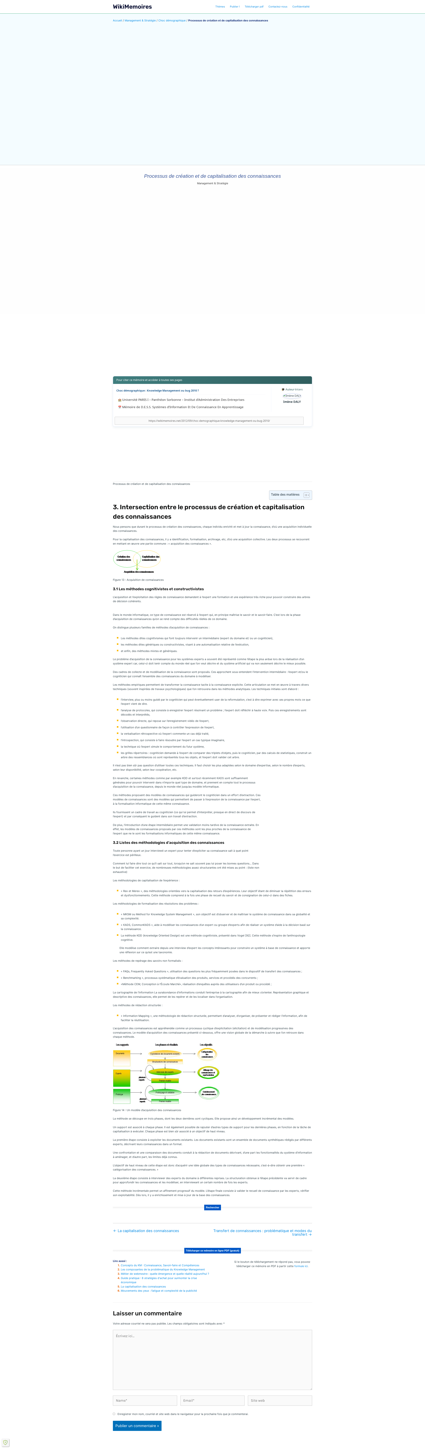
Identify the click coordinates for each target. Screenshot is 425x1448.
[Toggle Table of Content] (305, 495)
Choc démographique (172, 20)
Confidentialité (301, 6)
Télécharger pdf (254, 6)
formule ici (301, 1266)
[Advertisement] (212, 347)
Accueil (117, 20)
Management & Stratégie (140, 20)
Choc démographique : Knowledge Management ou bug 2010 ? (157, 390)
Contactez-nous (277, 6)
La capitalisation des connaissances (146, 1231)
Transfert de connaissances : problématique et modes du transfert (262, 1232)
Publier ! (235, 6)
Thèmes (220, 6)
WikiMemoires (132, 6)
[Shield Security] (5, 1442)
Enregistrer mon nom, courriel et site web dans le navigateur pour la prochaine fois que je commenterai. (183, 1414)
